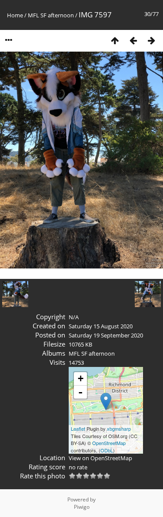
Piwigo (82, 506)
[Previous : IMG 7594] (133, 40)
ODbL (106, 450)
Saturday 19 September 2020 (106, 335)
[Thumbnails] (115, 40)
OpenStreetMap (109, 442)
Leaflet (78, 428)
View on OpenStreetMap (100, 458)
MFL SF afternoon (51, 15)
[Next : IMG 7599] (151, 40)
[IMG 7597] (105, 401)
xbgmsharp (119, 428)
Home (15, 15)
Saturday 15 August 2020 (101, 326)
